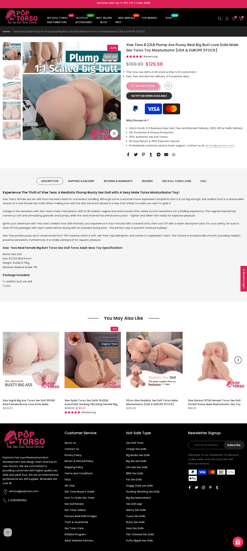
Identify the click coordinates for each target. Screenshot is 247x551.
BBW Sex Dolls (134, 473)
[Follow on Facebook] (189, 487)
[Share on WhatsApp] (174, 154)
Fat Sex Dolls (134, 479)
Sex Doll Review (74, 504)
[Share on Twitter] (136, 154)
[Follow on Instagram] (203, 487)
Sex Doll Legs (134, 504)
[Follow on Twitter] (196, 487)
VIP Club (70, 485)
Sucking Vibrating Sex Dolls (142, 491)
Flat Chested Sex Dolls (140, 534)
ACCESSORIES (83, 22)
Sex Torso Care (74, 528)
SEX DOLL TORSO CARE (176, 181)
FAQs (68, 479)
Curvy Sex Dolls (135, 516)
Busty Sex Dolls (135, 522)
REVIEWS (147, 181)
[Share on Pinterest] (143, 154)
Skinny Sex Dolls (136, 510)
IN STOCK (84, 18)
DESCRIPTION (49, 181)
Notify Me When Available (149, 96)
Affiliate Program (75, 534)
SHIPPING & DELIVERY (81, 181)
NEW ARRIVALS (128, 18)
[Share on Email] (166, 154)
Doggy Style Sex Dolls (139, 485)
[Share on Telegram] (159, 154)
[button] (134, 56)
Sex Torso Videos (75, 510)
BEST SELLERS (104, 18)
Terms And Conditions (79, 473)
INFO (118, 22)
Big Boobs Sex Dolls (138, 455)
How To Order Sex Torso (80, 498)
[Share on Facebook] (128, 154)
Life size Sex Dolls (137, 467)
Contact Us (72, 449)
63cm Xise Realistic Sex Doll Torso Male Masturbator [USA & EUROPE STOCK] (152, 402)
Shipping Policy (74, 467)
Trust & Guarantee (76, 522)
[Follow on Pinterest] (210, 487)
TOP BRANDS (149, 18)
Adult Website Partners (79, 540)
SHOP (171, 18)
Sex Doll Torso (135, 443)
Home (6, 31)
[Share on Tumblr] (151, 154)
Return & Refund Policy (79, 461)
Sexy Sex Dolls (135, 528)
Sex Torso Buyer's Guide (79, 491)
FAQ (203, 181)
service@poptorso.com (219, 145)
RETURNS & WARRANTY (118, 181)
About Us (70, 443)
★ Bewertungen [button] (244, 279)
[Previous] (29, 91)
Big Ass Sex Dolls (136, 461)
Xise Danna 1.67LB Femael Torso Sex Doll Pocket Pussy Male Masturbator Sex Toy (214, 402)
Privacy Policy (73, 455)
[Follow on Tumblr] (217, 487)
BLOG (103, 22)
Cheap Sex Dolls (136, 449)
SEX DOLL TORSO (60, 18)
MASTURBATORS (57, 22)
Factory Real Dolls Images (81, 516)
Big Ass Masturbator (138, 498)
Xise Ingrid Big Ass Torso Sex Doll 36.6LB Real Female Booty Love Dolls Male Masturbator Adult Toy (29, 404)
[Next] (113, 91)
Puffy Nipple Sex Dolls (139, 540)
